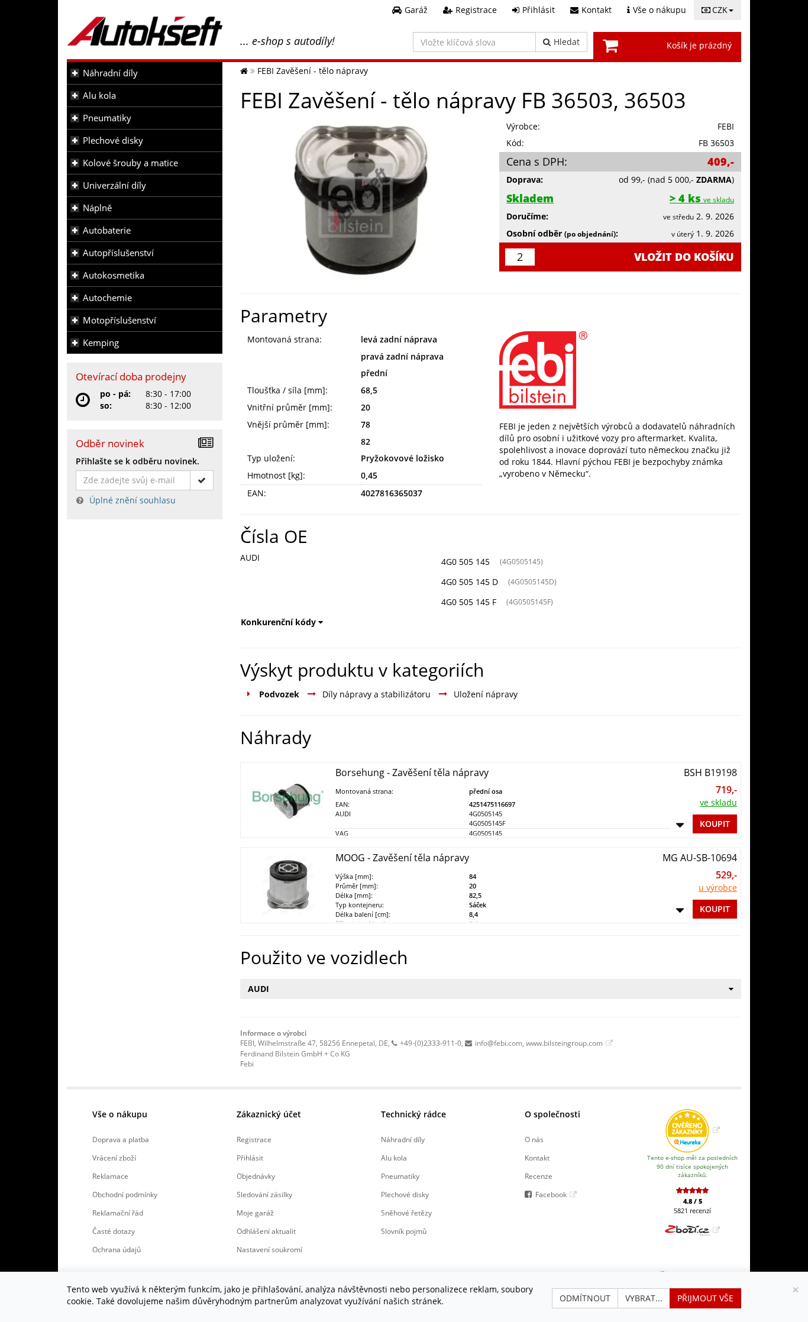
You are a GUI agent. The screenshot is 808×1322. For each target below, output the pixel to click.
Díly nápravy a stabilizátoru (376, 694)
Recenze (538, 1176)
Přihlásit (250, 1157)
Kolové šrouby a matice (130, 163)
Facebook (551, 1194)
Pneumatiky (107, 118)
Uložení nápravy (486, 694)
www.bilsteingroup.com (564, 1043)
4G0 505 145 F (468, 601)
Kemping (101, 343)
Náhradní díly (110, 73)
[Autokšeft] (244, 70)
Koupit (715, 823)
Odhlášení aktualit (266, 1231)
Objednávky (256, 1176)
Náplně (97, 208)
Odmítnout (585, 1298)
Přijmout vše (705, 1298)
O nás (534, 1139)
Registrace (254, 1139)
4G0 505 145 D (469, 581)
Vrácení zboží (114, 1157)
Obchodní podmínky (124, 1194)
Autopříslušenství (118, 253)
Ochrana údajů (116, 1249)
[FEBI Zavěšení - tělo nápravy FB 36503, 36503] (361, 200)
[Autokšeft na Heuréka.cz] (692, 1129)
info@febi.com (498, 1043)
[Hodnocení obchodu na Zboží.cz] (692, 1229)
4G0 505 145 (465, 561)
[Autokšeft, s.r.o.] (144, 31)
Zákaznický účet (269, 1114)
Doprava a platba (120, 1139)
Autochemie (107, 298)
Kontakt (537, 1157)
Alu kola (99, 95)
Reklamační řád (117, 1212)
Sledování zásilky (264, 1194)
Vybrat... (643, 1298)
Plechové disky (113, 140)
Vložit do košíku (684, 257)
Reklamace (110, 1176)
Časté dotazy (113, 1231)
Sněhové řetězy (406, 1212)
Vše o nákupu (119, 1114)
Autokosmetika (113, 275)
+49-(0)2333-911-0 (430, 1043)
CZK (720, 9)
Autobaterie (107, 230)
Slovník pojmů (403, 1231)
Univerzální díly (114, 185)
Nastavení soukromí (269, 1249)
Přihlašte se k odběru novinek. (137, 461)
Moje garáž (255, 1212)
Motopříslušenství (119, 320)
